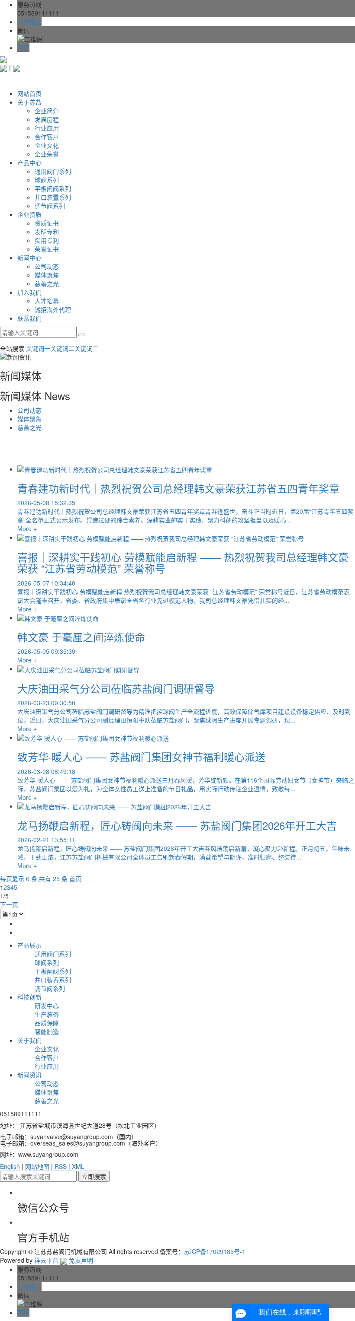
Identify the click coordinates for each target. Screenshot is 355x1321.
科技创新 (29, 997)
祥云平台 (46, 1260)
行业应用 (47, 128)
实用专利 (47, 240)
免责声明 (81, 1260)
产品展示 (29, 945)
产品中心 (29, 162)
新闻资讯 (29, 1074)
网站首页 (29, 93)
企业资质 (29, 214)
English (10, 1166)
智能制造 (47, 1031)
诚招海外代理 (53, 309)
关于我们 (29, 1040)
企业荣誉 (47, 154)
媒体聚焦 (47, 275)
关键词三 (86, 348)
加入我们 (29, 292)
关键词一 (38, 348)
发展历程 (47, 119)
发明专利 (47, 231)
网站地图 (37, 1166)
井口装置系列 (53, 197)
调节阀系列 (50, 205)
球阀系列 (47, 179)
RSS (61, 1166)
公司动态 (47, 266)
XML (78, 1166)
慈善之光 (47, 283)
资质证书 (47, 223)
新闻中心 (29, 257)
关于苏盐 (29, 102)
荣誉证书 (47, 249)
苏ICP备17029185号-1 (214, 1251)
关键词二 (62, 348)
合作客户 (47, 136)
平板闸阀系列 (53, 188)
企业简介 (47, 110)
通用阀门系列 (53, 171)
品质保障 (47, 1023)
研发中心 (47, 1005)
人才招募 (47, 300)
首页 (75, 878)
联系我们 (29, 318)
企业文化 (47, 145)
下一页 (9, 904)
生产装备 (47, 1014)
